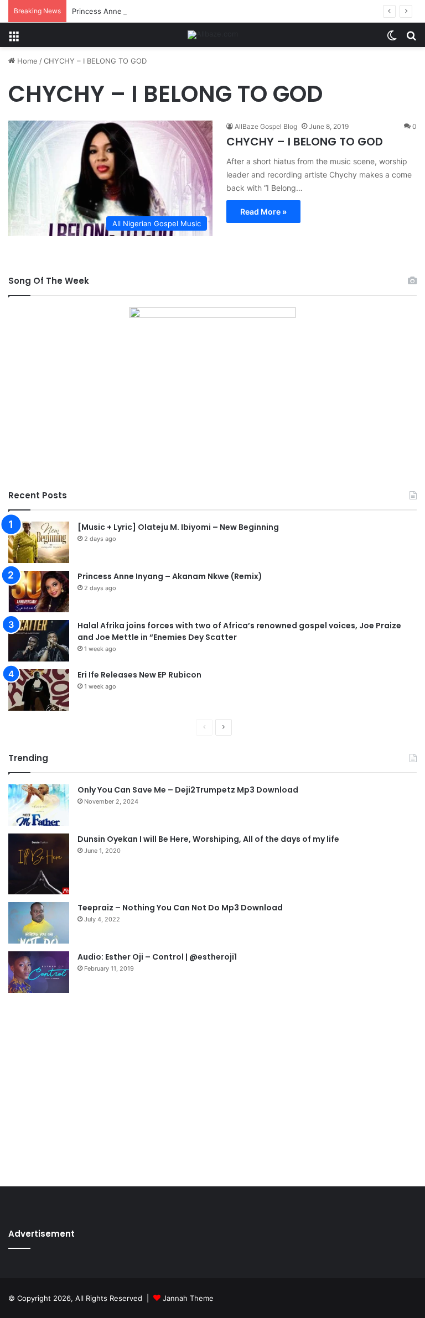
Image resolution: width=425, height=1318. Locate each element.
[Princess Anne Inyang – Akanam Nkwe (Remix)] (38, 591)
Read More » (263, 211)
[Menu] (13, 39)
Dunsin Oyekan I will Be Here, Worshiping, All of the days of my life (208, 839)
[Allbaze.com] (213, 34)
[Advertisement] (212, 1086)
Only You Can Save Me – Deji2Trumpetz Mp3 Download (187, 789)
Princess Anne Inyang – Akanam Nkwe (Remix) (152, 11)
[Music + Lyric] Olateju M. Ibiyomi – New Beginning (178, 527)
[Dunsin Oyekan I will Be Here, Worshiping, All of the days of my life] (38, 863)
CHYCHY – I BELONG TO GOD (304, 141)
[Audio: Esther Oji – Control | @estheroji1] (38, 972)
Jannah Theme (188, 1298)
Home (26, 60)
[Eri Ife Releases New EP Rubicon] (38, 690)
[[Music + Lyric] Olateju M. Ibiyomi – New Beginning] (38, 542)
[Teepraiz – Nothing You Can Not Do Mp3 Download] (38, 923)
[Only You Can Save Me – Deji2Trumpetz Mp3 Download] (38, 805)
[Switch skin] (391, 39)
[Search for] (411, 39)
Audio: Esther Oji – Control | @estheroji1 (157, 956)
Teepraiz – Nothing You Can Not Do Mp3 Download (180, 907)
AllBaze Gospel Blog (266, 126)
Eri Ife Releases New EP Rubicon (139, 674)
